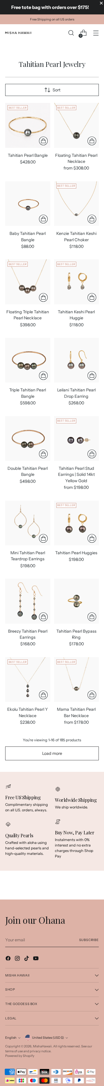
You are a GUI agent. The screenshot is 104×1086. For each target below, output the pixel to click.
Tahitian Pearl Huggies (76, 552)
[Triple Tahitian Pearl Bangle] (27, 360)
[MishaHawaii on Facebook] (8, 959)
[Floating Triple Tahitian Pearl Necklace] (27, 281)
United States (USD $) (48, 1038)
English (10, 1038)
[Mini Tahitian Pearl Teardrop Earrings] (27, 523)
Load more (52, 753)
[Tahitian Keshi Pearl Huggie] (76, 281)
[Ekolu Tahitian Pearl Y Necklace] (27, 679)
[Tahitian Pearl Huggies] (76, 523)
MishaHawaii (42, 1046)
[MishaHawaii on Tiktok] (27, 959)
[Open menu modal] (96, 33)
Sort (56, 90)
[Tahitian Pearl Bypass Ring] (76, 601)
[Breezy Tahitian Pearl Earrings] (27, 601)
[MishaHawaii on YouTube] (36, 959)
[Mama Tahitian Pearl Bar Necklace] (76, 679)
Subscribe (89, 940)
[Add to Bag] (92, 375)
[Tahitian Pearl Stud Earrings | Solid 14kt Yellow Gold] (76, 438)
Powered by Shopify (19, 1056)
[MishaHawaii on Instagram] (17, 959)
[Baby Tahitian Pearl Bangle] (27, 203)
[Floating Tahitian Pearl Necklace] (76, 125)
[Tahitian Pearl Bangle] (27, 125)
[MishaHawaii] (18, 33)
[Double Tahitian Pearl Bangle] (27, 438)
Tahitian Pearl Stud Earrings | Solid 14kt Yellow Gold (76, 474)
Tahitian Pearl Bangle (28, 155)
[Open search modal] (71, 33)
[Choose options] (43, 141)
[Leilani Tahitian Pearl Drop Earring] (76, 360)
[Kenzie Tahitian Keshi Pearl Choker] (76, 203)
